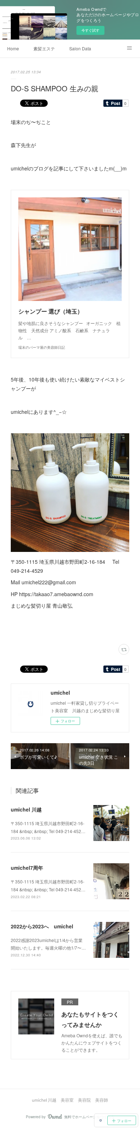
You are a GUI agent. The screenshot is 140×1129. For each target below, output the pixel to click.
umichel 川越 (26, 809)
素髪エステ (44, 48)
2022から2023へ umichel (42, 926)
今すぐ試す (90, 30)
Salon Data (80, 48)
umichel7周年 (27, 867)
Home (13, 48)
